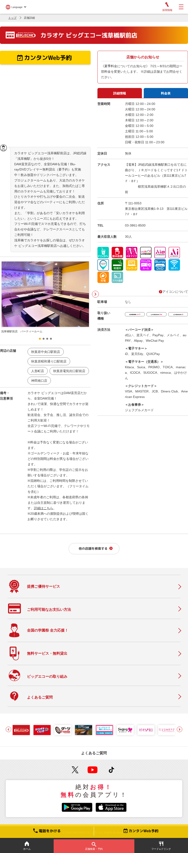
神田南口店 (39, 380)
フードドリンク (161, 849)
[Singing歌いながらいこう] (125, 730)
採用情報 (167, 10)
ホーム (27, 849)
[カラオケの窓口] (146, 730)
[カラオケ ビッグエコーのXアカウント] (75, 769)
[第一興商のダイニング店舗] (83, 730)
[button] (95, 294)
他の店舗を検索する (93, 548)
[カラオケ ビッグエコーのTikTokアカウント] (111, 769)
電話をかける (50, 830)
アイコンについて (175, 291)
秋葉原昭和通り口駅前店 (48, 361)
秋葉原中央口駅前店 (45, 352)
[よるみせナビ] (166, 730)
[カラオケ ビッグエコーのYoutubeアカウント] (92, 769)
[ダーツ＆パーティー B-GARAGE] (63, 730)
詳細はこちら (43, 508)
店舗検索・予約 (94, 849)
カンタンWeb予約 (143, 830)
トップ (12, 17)
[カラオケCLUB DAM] (42, 730)
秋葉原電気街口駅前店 (69, 371)
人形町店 (37, 371)
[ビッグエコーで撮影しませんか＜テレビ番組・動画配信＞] (104, 730)
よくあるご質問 (94, 753)
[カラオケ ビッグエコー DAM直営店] (21, 730)
